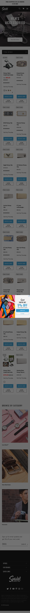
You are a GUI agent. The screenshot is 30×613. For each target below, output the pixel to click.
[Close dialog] (29, 296)
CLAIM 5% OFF (22, 310)
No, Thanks (22, 313)
